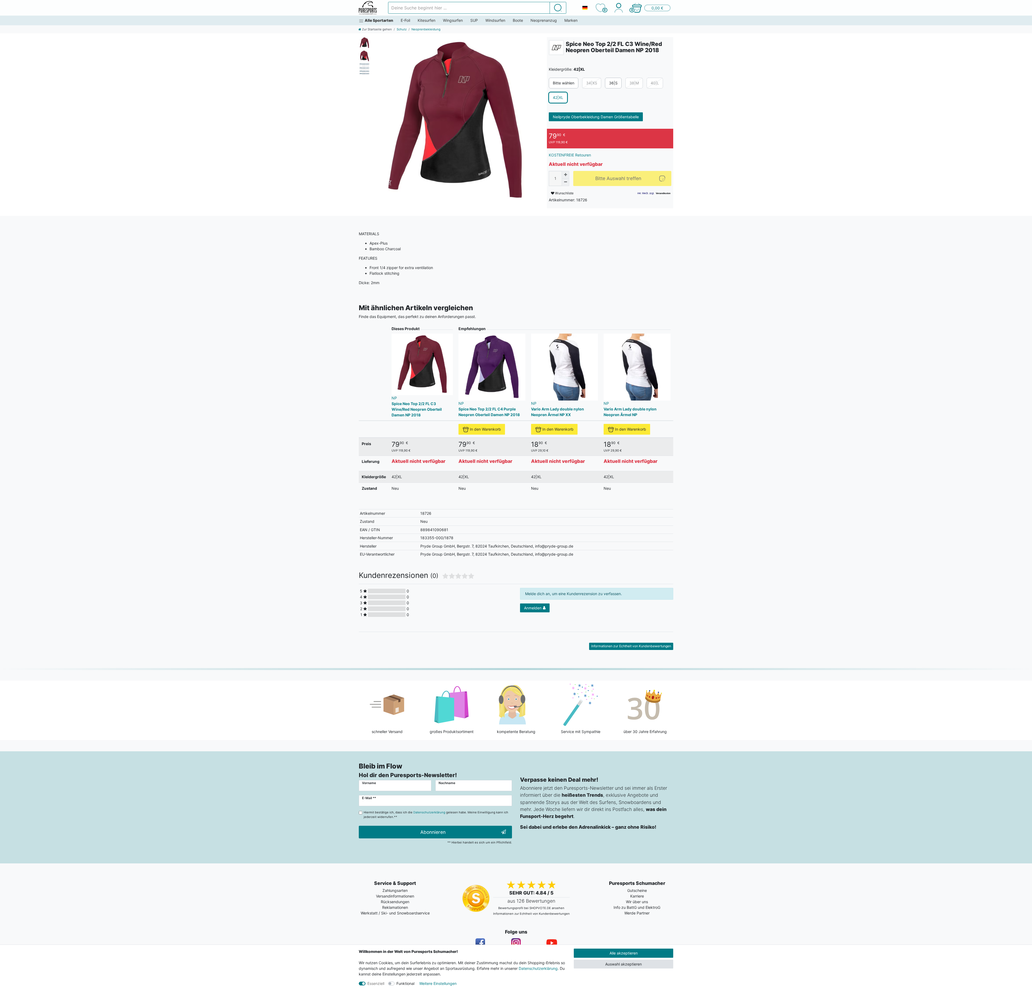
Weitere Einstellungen (438, 983)
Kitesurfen (426, 20)
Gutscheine (637, 890)
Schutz (402, 29)
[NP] (556, 47)
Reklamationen (395, 907)
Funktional (405, 983)
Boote (518, 20)
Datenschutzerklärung (538, 968)
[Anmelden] (618, 8)
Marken (571, 20)
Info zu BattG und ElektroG (637, 907)
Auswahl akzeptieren (623, 964)
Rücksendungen (395, 901)
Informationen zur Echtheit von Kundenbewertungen (631, 646)
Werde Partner (637, 913)
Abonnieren (433, 832)
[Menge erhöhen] (565, 174)
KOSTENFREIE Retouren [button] (570, 155)
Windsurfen (495, 20)
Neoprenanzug (544, 20)
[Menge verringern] (565, 182)
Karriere (637, 896)
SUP (474, 20)
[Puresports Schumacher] (368, 8)
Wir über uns (637, 901)
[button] (651, 8)
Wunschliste (564, 193)
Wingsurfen (453, 20)
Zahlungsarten (395, 890)
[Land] (584, 8)
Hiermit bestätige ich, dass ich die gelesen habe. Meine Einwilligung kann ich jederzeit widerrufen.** (436, 814)
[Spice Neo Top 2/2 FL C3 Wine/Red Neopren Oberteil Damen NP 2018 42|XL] (455, 120)
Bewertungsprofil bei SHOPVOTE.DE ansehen (531, 908)
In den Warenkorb (485, 429)
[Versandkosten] (663, 193)
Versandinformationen (395, 896)
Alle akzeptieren (624, 953)
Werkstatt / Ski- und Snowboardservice (395, 913)
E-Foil (405, 20)
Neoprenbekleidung (425, 29)
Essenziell (375, 983)
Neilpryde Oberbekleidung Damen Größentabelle (596, 117)
